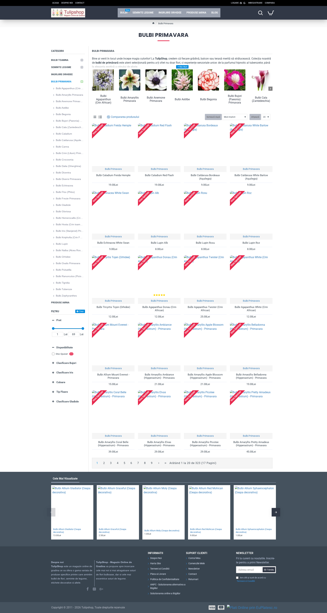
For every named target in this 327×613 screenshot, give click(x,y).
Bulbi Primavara (113, 169)
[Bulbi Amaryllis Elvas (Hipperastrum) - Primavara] (159, 411)
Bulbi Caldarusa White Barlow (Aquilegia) (251, 177)
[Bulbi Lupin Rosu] (205, 212)
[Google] (101, 589)
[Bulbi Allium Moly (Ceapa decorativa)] (163, 506)
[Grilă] (95, 117)
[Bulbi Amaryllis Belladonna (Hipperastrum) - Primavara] (251, 344)
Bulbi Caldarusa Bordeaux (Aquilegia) (205, 177)
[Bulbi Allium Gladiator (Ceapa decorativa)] (72, 506)
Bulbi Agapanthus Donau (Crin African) (159, 309)
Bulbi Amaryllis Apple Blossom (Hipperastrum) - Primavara (205, 376)
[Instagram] (94, 589)
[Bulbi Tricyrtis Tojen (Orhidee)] (113, 276)
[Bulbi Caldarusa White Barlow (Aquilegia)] (251, 144)
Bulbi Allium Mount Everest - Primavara (113, 376)
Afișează (255, 117)
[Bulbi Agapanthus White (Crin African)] (251, 276)
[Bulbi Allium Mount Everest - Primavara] (113, 344)
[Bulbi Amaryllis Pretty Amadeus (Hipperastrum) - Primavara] (251, 411)
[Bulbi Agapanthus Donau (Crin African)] (159, 276)
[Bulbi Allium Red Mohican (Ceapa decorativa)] (209, 506)
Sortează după (213, 117)
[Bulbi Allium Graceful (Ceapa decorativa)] (118, 506)
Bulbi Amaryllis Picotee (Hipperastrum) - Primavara (205, 444)
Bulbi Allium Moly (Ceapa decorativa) (162, 530)
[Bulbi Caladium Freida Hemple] (113, 144)
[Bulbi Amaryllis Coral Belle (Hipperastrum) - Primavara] (113, 411)
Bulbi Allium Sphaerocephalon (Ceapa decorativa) (254, 530)
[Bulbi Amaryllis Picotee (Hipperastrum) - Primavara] (205, 411)
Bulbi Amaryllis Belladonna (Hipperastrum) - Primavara (251, 376)
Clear (81, 311)
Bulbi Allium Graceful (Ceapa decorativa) (112, 530)
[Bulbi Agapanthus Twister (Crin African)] (205, 276)
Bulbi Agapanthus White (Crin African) (251, 309)
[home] (153, 23)
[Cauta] (260, 13)
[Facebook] (87, 589)
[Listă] (100, 117)
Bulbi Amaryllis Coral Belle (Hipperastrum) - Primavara (113, 444)
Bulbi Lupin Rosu (205, 242)
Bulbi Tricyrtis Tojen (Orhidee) (113, 307)
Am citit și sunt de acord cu (251, 579)
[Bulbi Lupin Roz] (251, 212)
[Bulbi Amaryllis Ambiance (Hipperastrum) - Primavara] (159, 344)
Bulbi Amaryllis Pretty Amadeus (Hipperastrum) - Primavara (251, 444)
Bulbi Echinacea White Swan (113, 242)
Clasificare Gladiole (67, 401)
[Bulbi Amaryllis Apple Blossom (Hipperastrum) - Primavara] (205, 344)
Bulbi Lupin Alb (159, 242)
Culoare (60, 382)
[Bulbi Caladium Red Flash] (159, 144)
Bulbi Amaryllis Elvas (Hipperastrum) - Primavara (159, 444)
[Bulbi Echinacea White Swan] (113, 212)
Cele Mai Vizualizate (65, 478)
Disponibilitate (64, 347)
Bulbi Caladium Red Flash (159, 175)
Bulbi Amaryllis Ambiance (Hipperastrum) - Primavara (159, 376)
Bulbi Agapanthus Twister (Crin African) (205, 309)
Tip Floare (62, 391)
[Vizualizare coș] (271, 13)
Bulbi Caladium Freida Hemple (113, 175)
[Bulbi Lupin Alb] (159, 212)
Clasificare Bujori (66, 363)
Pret (58, 320)
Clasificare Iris (64, 372)
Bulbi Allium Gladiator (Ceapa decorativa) (67, 530)
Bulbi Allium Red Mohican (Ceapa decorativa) (206, 530)
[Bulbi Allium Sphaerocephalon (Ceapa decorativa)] (255, 506)
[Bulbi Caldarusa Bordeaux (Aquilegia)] (205, 144)
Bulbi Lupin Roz (251, 242)
